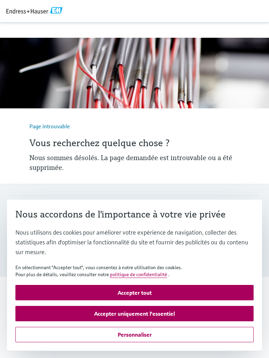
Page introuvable (49, 126)
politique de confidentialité (138, 274)
